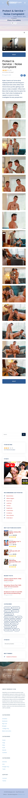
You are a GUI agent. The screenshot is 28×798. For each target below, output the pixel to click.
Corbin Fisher (9, 510)
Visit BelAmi (8, 675)
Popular (9, 16)
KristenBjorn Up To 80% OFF (15, 542)
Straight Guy (8, 630)
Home (3, 16)
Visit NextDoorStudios (14, 55)
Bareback (16, 608)
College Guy (8, 614)
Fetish (19, 617)
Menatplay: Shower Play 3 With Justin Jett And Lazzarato (12, 586)
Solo (14, 626)
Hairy (12, 620)
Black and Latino (10, 617)
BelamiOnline (9, 496)
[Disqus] (14, 406)
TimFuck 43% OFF (14, 551)
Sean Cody (9, 501)
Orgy (6, 620)
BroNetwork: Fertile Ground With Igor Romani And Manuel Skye (13, 592)
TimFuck (8, 505)
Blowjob (15, 611)
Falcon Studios (10, 515)
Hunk (18, 620)
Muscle (7, 623)
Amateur (7, 608)
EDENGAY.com (21, 794)
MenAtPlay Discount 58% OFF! (15, 561)
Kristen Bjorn (9, 518)
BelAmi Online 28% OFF (15, 532)
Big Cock (7, 611)
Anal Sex (7, 626)
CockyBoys (9, 513)
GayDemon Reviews (11, 657)
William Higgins (10, 498)
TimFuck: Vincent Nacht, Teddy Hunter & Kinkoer (12, 579)
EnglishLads (9, 508)
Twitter (4, 781)
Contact (4, 778)
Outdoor (14, 623)
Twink (16, 630)
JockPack (8, 503)
